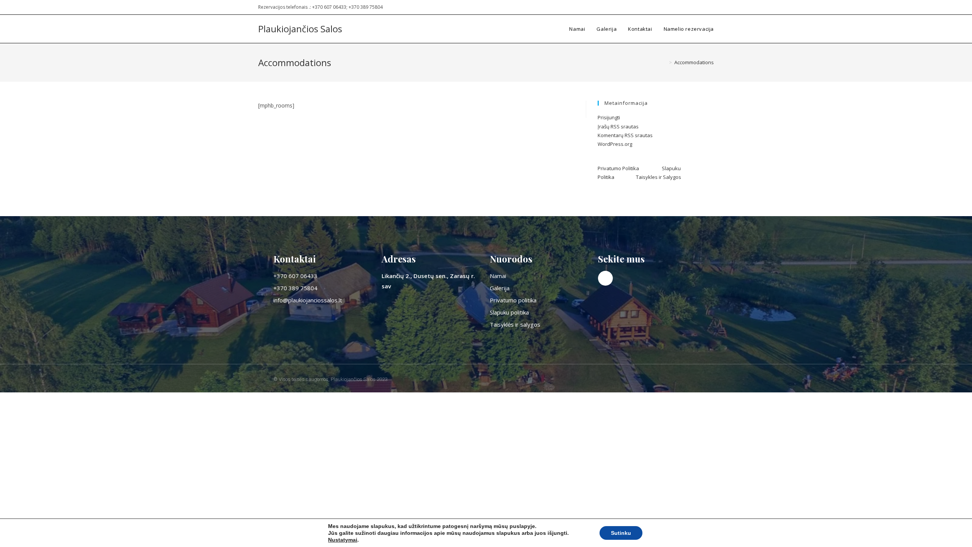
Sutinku (621, 533)
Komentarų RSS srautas (625, 135)
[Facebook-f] (605, 278)
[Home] (665, 62)
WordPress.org (615, 144)
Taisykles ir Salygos (658, 177)
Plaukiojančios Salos (300, 28)
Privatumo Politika (630, 168)
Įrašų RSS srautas (618, 126)
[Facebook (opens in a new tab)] (710, 7)
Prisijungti (609, 117)
